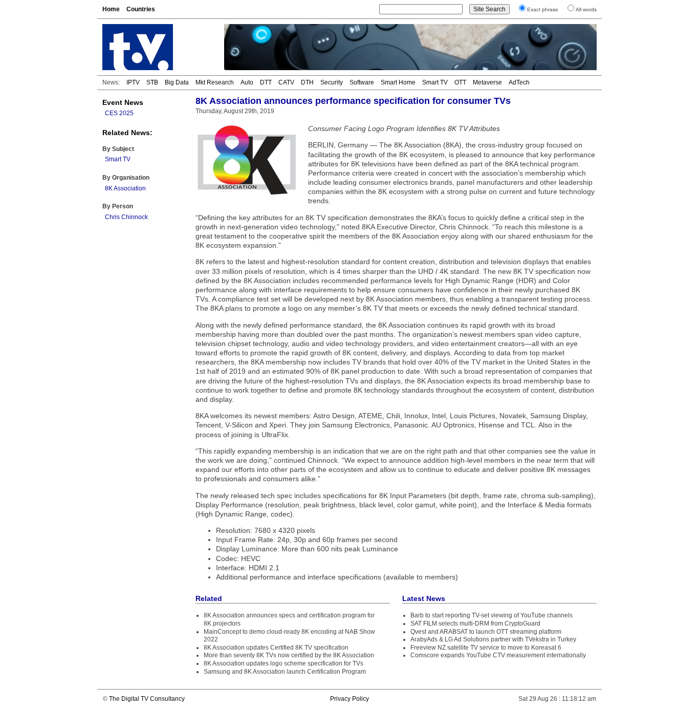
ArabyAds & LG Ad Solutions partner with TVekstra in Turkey (493, 639)
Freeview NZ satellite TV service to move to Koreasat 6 (485, 647)
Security (331, 82)
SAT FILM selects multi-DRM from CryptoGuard (475, 623)
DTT (266, 82)
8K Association (125, 188)
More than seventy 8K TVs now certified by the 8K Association (289, 655)
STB (152, 82)
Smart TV (435, 82)
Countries (140, 9)
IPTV (133, 82)
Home (111, 9)
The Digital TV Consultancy (147, 698)
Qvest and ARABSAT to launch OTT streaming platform (485, 631)
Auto (247, 82)
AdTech (519, 82)
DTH (307, 82)
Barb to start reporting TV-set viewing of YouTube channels (491, 615)
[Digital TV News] (157, 47)
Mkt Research (214, 82)
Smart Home (398, 82)
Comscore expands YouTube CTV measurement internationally (498, 655)
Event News (122, 102)
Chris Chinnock (126, 217)
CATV (286, 82)
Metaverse (487, 82)
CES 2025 (119, 113)
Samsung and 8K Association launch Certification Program (285, 671)
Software (362, 82)
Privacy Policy (349, 698)
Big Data (177, 82)
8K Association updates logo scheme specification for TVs (283, 663)
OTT (460, 82)
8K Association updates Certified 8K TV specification (276, 647)
